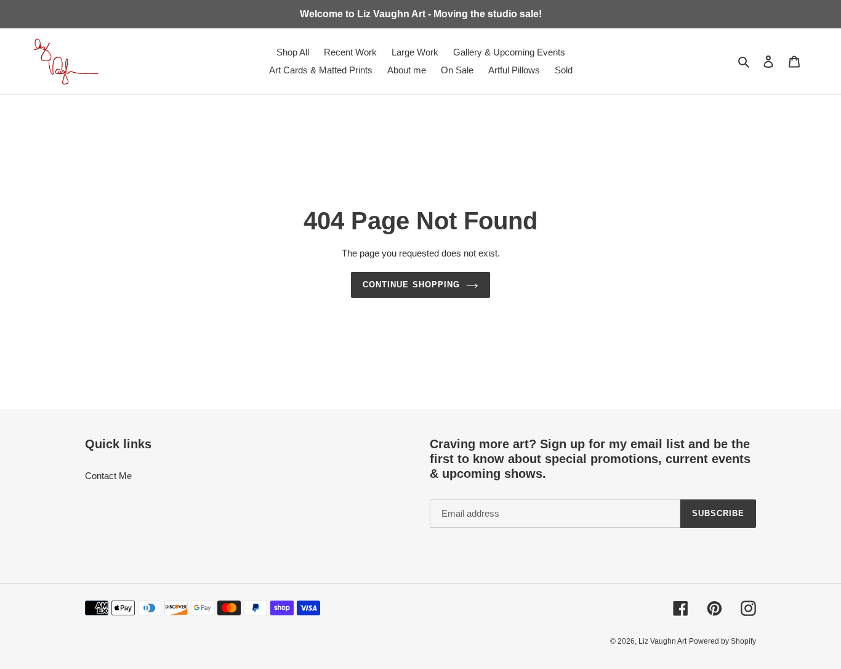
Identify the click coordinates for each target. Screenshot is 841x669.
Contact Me (108, 475)
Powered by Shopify (722, 641)
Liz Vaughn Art (662, 641)
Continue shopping (411, 284)
